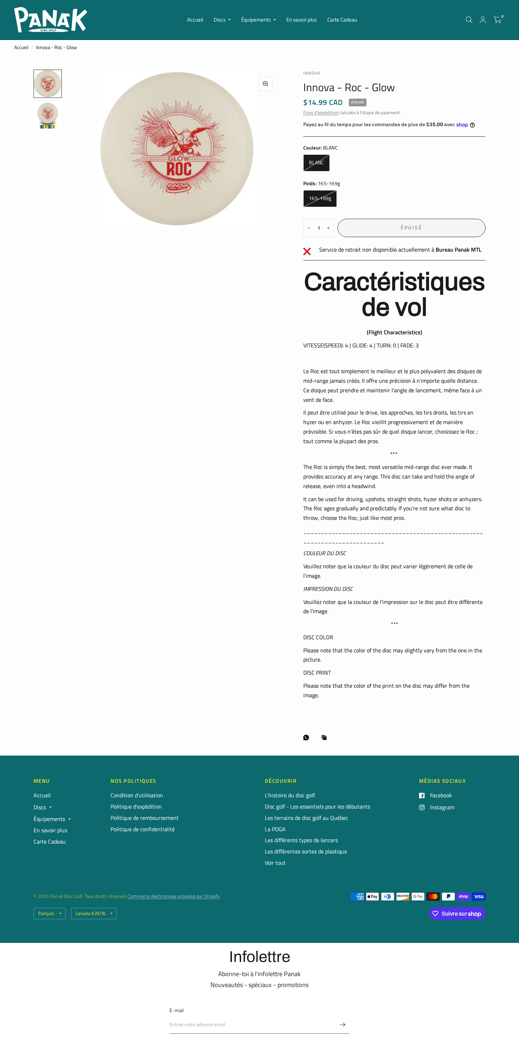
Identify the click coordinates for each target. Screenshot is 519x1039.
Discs (220, 20)
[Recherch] (469, 20)
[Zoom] (265, 84)
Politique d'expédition (136, 806)
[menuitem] (195, 20)
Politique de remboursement (145, 818)
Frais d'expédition (321, 112)
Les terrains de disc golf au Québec (306, 818)
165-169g (320, 198)
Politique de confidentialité (143, 829)
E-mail (176, 1010)
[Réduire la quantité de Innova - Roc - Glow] (309, 228)
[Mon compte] (483, 20)
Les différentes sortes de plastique (306, 851)
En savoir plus (301, 20)
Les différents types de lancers (301, 840)
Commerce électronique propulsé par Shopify (173, 896)
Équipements (256, 20)
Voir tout (275, 862)
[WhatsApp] (307, 737)
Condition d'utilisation (137, 795)
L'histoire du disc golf (290, 795)
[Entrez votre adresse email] (342, 1024)
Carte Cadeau (342, 20)
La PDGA (275, 829)
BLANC (316, 162)
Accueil (195, 20)
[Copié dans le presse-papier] (325, 738)
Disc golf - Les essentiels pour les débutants (317, 806)
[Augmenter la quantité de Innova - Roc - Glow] (328, 228)
